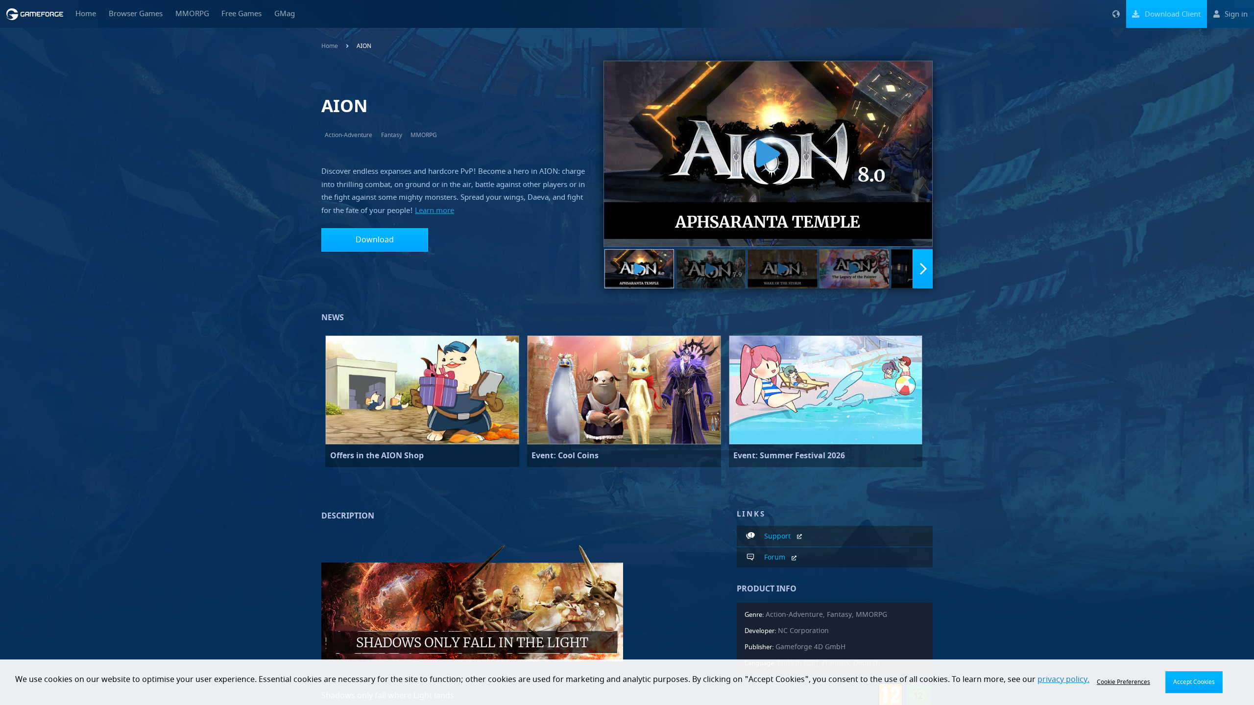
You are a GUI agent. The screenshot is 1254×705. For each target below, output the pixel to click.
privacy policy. (1063, 679)
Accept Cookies (1194, 682)
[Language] (1116, 14)
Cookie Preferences (1123, 682)
